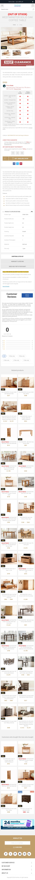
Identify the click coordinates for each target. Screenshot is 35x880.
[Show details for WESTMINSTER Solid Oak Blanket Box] (26, 456)
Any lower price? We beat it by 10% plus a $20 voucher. (18, 88)
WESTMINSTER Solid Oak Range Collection (18, 135)
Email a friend (22, 153)
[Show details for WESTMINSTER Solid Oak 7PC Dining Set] (26, 533)
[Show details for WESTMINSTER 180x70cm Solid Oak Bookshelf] (9, 432)
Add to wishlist (13, 153)
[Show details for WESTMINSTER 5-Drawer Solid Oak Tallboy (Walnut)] (9, 712)
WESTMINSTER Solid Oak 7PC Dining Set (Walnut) (9, 672)
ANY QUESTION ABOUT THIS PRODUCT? (13, 147)
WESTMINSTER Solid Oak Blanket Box (26, 466)
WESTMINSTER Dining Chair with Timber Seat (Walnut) (26, 672)
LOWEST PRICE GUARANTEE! (10, 140)
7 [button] (26, 827)
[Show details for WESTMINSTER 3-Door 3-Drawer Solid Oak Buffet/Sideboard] (26, 407)
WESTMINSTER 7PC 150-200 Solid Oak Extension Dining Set (9, 467)
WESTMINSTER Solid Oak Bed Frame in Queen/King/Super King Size (9, 596)
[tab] (17, 256)
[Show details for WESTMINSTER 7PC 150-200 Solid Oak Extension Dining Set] (9, 456)
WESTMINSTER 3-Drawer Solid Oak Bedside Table (9, 392)
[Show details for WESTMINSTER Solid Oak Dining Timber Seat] (26, 508)
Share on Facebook (14, 163)
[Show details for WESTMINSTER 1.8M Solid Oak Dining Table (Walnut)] (26, 610)
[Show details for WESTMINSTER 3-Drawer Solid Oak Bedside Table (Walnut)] (26, 686)
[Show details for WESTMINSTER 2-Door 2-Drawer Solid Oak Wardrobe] (26, 585)
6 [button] (23, 827)
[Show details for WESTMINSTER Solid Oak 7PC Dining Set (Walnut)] (9, 662)
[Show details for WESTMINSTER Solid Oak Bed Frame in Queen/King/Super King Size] (9, 585)
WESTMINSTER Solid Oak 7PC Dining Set (26, 543)
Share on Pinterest (21, 163)
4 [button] (17, 827)
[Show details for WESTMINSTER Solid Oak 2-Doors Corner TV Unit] (26, 559)
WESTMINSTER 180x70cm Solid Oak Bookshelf (9, 442)
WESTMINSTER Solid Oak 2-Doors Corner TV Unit (26, 570)
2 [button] (11, 827)
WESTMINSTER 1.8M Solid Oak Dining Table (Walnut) (26, 620)
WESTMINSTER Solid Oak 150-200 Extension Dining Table (9, 544)
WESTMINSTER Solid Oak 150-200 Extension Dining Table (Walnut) (9, 647)
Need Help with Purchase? (17, 266)
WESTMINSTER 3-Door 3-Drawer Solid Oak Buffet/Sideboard (26, 418)
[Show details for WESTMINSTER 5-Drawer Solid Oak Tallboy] (26, 382)
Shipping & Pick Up (17, 256)
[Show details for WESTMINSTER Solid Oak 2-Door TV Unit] (9, 559)
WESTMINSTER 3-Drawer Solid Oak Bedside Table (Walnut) (26, 696)
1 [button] (9, 827)
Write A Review (27, 295)
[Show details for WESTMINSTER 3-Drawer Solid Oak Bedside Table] (9, 382)
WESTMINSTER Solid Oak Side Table (26, 492)
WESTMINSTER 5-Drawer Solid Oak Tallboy (26, 392)
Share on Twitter (17, 163)
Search (33, 9)
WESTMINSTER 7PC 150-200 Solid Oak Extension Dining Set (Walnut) (26, 647)
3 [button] (14, 827)
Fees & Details (6, 286)
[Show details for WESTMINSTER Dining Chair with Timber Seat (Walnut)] (26, 662)
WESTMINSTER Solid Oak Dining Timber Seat (26, 518)
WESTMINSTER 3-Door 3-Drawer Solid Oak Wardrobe (9, 621)
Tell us (28, 142)
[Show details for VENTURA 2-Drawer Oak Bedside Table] (26, 799)
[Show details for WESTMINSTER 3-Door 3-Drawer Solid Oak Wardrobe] (9, 610)
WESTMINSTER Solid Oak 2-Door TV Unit (9, 569)
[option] (6, 53)
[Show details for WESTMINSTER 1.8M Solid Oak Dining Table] (26, 432)
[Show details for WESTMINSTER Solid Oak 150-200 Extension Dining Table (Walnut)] (9, 636)
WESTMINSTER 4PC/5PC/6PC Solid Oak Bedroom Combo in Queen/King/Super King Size (9, 418)
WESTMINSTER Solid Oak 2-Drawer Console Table (9, 493)
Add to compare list (17, 153)
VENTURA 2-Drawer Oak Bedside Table (26, 809)
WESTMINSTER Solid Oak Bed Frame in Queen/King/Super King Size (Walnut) (9, 697)
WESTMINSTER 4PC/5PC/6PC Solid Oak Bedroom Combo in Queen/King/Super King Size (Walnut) (26, 723)
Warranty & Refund (17, 261)
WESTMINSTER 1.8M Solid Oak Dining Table (26, 442)
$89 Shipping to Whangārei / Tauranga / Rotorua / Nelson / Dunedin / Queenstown (15, 1)
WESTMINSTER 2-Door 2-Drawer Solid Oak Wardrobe (26, 595)
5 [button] (20, 827)
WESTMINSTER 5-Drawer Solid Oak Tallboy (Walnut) (9, 722)
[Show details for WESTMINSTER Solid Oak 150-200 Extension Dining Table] (9, 533)
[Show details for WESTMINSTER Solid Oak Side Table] (26, 482)
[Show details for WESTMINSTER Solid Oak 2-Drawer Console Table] (9, 482)
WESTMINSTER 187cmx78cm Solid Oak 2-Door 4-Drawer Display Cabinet (9, 519)
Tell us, (24, 149)
